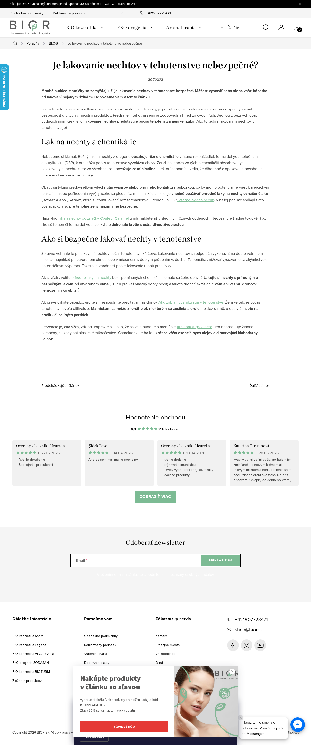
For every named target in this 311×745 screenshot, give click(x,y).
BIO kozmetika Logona (29, 645)
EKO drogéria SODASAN (30, 663)
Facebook (233, 645)
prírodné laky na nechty (91, 277)
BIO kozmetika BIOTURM (31, 672)
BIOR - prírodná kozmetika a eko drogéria (260, 645)
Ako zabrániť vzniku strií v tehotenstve (190, 302)
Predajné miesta (168, 645)
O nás (160, 663)
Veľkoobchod (165, 654)
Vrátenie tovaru (95, 653)
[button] (297, 724)
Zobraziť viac (155, 496)
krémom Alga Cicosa (194, 326)
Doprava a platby (96, 662)
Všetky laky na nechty (196, 199)
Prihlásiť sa (221, 560)
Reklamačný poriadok (69, 13)
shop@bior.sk (249, 629)
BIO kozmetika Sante (27, 636)
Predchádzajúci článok (60, 385)
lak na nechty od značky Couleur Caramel (93, 218)
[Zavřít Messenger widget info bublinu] (240, 717)
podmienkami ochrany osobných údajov (180, 574)
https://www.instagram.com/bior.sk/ (246, 645)
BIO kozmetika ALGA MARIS (33, 654)
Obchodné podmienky (26, 13)
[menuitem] (85, 27)
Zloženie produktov (27, 680)
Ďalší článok (259, 385)
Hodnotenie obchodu (155, 417)
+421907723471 (251, 619)
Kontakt (161, 636)
